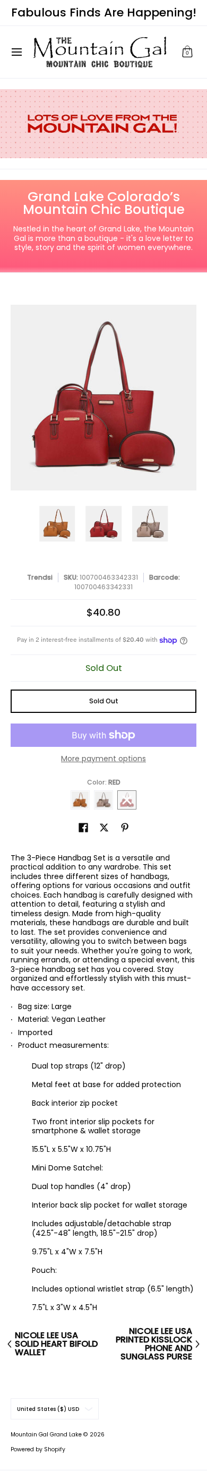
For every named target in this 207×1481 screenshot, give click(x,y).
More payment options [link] (103, 759)
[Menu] (16, 52)
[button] (187, 52)
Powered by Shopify (38, 1449)
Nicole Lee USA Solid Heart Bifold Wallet (56, 1344)
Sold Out (103, 700)
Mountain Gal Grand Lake (46, 1435)
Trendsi (40, 577)
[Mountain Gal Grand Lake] (99, 52)
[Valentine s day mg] (103, 123)
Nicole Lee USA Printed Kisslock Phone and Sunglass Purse (154, 1344)
